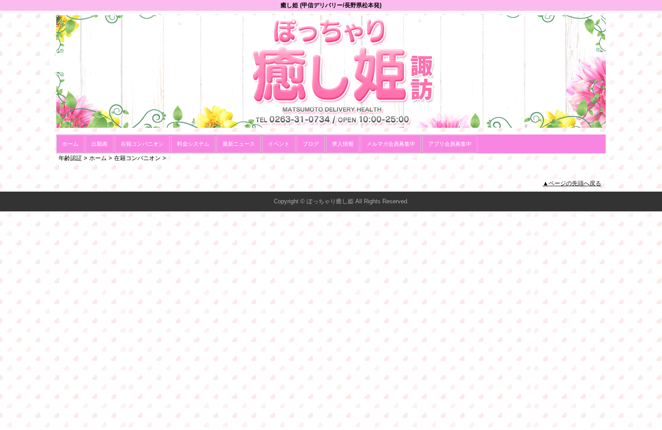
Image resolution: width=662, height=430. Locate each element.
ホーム (70, 144)
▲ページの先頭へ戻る (572, 183)
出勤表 (99, 144)
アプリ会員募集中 (450, 144)
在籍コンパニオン (142, 144)
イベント (279, 144)
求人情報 (343, 144)
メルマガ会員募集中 (391, 144)
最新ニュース (238, 144)
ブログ (311, 144)
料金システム (193, 144)
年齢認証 (70, 158)
